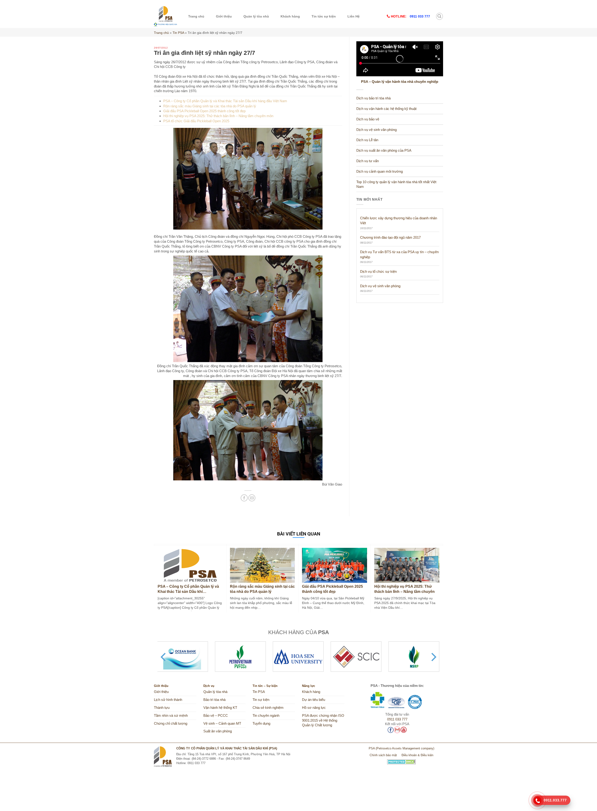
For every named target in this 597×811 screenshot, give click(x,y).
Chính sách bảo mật (383, 755)
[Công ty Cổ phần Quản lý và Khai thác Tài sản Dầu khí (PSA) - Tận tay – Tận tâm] (165, 16)
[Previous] (164, 657)
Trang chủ (196, 16)
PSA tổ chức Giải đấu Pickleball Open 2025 (196, 121)
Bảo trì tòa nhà (214, 700)
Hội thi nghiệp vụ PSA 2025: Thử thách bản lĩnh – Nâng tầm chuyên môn (218, 116)
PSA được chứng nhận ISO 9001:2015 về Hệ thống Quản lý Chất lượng (323, 720)
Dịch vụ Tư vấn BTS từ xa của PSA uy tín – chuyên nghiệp (399, 254)
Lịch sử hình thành (168, 700)
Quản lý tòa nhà (256, 16)
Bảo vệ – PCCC (215, 715)
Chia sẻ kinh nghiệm (268, 708)
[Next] (433, 657)
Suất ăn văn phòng (217, 731)
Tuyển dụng (261, 723)
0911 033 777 (397, 719)
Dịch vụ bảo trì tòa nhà (373, 98)
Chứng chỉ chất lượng (170, 723)
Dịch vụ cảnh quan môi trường (379, 171)
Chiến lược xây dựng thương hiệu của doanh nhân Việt (398, 220)
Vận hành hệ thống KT (220, 708)
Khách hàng (290, 16)
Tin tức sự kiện (324, 16)
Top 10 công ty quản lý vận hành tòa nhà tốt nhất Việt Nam (396, 184)
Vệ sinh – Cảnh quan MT (222, 723)
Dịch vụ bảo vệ (367, 119)
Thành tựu (162, 708)
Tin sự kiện (261, 700)
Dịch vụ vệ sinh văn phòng (376, 130)
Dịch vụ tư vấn (367, 161)
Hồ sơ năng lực (314, 708)
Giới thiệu (224, 16)
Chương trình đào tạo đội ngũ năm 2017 (390, 237)
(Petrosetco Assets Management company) (405, 748)
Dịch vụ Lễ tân (367, 140)
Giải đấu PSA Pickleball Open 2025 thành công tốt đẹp (204, 111)
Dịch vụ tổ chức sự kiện (378, 271)
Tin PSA (178, 33)
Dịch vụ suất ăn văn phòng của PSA (383, 150)
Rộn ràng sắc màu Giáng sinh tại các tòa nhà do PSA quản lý (209, 106)
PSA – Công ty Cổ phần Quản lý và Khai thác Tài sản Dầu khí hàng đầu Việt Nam (225, 101)
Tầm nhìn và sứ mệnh (171, 715)
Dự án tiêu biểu (313, 700)
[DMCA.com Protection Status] (401, 760)
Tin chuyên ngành (266, 715)
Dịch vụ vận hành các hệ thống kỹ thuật (386, 109)
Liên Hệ (353, 16)
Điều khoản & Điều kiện (417, 755)
